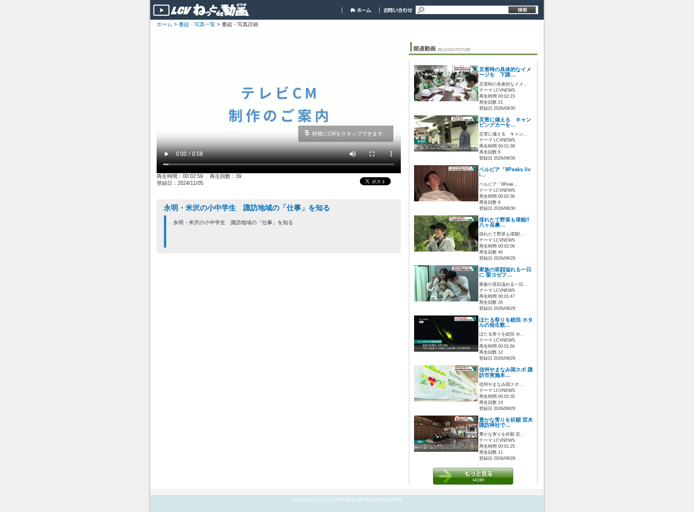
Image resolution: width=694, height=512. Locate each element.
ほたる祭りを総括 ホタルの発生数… (506, 322)
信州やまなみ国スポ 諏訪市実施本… (506, 372)
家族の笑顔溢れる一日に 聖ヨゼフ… (505, 272)
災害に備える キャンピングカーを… (505, 122)
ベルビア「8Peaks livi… (505, 172)
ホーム (164, 24)
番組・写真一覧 (197, 24)
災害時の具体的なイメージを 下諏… (505, 72)
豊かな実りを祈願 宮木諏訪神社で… (506, 422)
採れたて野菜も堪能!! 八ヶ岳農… (504, 222)
